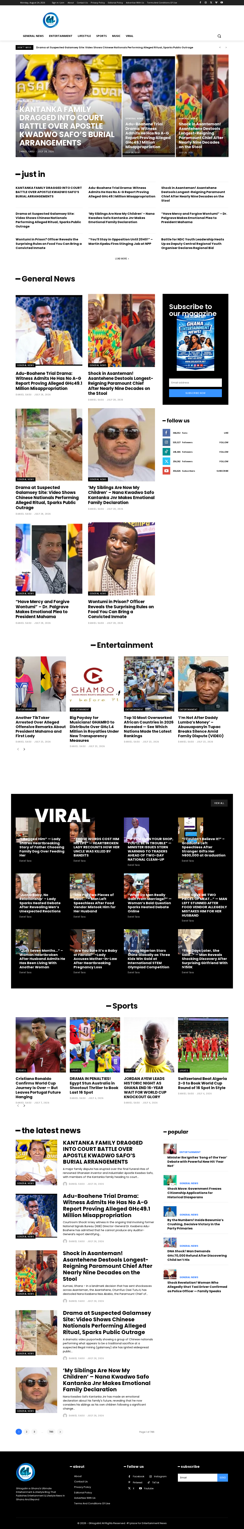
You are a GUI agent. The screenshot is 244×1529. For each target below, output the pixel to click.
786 (51, 1431)
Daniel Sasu (24, 394)
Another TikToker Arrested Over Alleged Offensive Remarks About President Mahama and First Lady (41, 727)
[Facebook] (200, 3)
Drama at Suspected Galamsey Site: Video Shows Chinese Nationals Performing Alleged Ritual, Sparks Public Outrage (48, 220)
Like (226, 432)
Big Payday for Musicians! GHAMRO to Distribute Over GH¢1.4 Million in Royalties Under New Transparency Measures (94, 729)
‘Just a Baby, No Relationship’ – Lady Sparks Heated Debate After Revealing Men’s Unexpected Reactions (40, 903)
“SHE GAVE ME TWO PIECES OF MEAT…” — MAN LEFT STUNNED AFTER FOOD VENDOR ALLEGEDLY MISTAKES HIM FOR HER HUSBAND (204, 905)
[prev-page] (18, 749)
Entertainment (26, 709)
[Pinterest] (129, 1482)
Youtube (148, 1488)
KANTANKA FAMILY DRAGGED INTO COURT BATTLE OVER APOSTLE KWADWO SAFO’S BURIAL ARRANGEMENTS (49, 192)
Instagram (160, 1476)
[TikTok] (148, 1482)
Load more (121, 258)
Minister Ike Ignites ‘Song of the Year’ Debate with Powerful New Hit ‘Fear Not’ (197, 1161)
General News (29, 101)
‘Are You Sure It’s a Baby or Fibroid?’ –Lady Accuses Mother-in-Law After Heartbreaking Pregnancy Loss (95, 958)
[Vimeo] (216, 3)
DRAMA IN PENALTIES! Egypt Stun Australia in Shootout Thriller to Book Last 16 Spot (94, 1085)
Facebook (138, 1476)
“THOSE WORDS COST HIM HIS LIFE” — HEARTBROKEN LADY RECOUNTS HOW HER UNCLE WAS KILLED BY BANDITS (97, 847)
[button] (219, 36)
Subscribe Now (195, 393)
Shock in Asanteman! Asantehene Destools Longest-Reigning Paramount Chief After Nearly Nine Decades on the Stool (193, 194)
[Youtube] (221, 3)
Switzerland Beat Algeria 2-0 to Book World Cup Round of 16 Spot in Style (202, 1083)
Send (223, 1477)
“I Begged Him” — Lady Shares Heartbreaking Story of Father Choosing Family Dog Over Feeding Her (41, 847)
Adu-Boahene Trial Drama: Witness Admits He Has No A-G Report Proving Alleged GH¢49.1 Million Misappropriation (121, 192)
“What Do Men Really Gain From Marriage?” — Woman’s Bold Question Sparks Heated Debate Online (150, 903)
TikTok (155, 1482)
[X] (211, 3)
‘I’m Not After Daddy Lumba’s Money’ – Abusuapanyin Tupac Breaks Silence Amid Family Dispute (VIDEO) (201, 727)
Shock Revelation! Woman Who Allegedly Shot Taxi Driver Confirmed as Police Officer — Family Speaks (197, 1286)
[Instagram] (206, 3)
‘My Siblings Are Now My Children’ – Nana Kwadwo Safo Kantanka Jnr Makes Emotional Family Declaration (107, 47)
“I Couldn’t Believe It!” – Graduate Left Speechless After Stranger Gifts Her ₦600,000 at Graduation (204, 847)
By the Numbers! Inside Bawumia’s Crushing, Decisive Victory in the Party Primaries (195, 1224)
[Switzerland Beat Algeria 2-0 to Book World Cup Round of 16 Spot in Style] (203, 1044)
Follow (223, 442)
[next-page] (24, 749)
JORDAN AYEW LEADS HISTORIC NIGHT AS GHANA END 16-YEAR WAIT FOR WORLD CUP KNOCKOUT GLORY (145, 1088)
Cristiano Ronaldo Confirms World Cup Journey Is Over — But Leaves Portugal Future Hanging (38, 1088)
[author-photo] (65, 1184)
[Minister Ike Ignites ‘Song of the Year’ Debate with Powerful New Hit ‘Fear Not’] (170, 1149)
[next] (226, 47)
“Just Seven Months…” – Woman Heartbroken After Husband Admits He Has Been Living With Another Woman (42, 958)
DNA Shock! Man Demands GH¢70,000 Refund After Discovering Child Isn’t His (197, 1255)
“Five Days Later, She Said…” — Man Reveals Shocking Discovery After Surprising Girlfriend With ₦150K (205, 958)
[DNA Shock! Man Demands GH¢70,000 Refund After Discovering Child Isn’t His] (170, 1243)
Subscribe (222, 470)
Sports (21, 1070)
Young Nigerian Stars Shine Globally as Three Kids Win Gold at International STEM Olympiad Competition (149, 958)
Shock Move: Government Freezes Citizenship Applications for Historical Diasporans (194, 1192)
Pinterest (137, 1482)
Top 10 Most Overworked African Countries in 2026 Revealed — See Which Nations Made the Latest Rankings (149, 727)
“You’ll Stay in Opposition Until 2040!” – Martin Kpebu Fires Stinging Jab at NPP (120, 241)
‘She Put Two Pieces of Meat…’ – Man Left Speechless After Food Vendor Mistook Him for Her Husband (95, 903)
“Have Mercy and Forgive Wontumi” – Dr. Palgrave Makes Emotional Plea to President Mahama (194, 217)
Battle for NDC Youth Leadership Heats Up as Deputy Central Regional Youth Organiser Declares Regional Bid (192, 243)
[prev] (220, 47)
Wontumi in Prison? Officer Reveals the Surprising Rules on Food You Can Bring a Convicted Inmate (49, 243)
